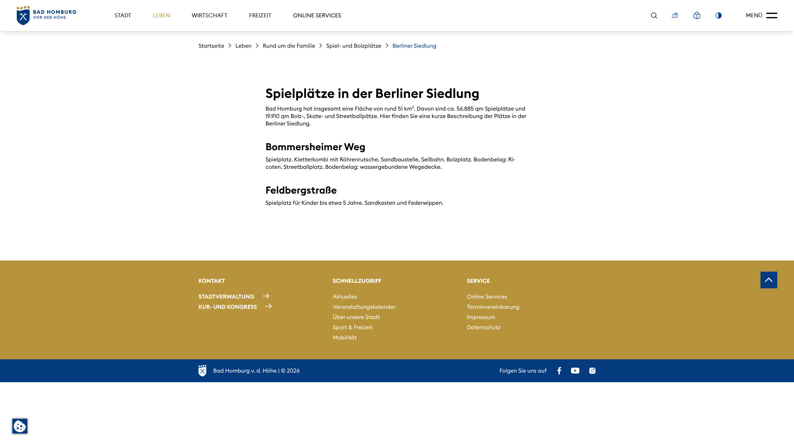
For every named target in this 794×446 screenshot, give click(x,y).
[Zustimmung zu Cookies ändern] (19, 426)
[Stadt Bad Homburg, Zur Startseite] (46, 15)
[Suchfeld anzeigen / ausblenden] (654, 15)
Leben (161, 15)
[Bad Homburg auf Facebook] (559, 370)
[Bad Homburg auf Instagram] (592, 370)
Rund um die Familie (289, 45)
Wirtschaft (209, 15)
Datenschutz (483, 327)
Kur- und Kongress (227, 306)
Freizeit (260, 15)
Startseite (211, 45)
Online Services (317, 15)
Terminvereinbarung (493, 306)
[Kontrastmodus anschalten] (719, 15)
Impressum (481, 317)
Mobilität (345, 337)
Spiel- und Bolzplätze (353, 45)
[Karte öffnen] (675, 15)
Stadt (122, 15)
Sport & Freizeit (353, 327)
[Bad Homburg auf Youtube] (575, 370)
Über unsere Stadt (356, 317)
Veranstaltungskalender (364, 306)
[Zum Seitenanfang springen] (769, 280)
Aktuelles (345, 296)
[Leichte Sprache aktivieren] (697, 15)
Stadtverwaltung (226, 296)
